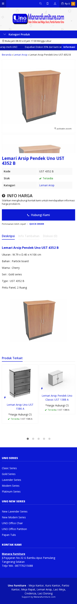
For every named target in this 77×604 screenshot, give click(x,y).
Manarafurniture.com (45, 596)
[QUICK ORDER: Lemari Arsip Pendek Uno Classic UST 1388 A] (42, 388)
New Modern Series (14, 517)
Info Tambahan (28, 236)
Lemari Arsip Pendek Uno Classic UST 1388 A (57, 397)
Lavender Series (11, 480)
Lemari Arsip (46, 185)
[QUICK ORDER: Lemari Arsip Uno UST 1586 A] (5, 397)
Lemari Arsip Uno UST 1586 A (20, 406)
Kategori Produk (19, 34)
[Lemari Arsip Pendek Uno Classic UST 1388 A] (57, 378)
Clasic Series (9, 468)
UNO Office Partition (14, 529)
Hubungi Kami (40, 215)
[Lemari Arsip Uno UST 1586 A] (20, 382)
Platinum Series (11, 491)
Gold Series (9, 474)
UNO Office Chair (12, 523)
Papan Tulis (9, 535)
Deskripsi (8, 236)
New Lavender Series (14, 511)
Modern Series (10, 485)
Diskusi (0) (50, 236)
